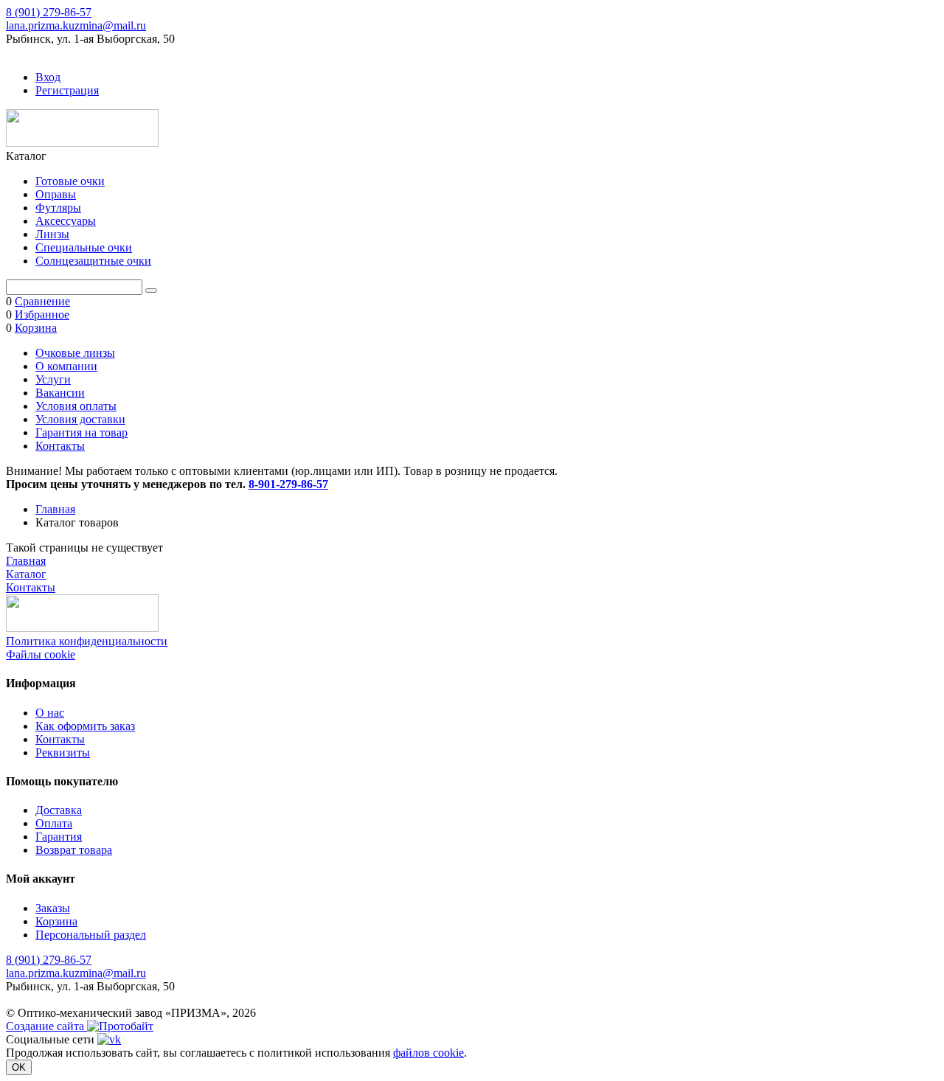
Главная (55, 509)
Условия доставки (80, 419)
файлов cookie (428, 1052)
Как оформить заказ (85, 726)
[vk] (109, 1039)
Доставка (58, 810)
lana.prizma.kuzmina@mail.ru (76, 25)
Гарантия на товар (81, 432)
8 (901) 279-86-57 (48, 12)
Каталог (26, 574)
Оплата (53, 823)
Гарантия (58, 836)
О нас (49, 712)
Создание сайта (46, 1026)
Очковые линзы (75, 353)
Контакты (60, 445)
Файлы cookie (40, 654)
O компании (66, 366)
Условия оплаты (76, 406)
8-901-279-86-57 (288, 484)
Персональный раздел (90, 934)
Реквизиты (62, 752)
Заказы (52, 908)
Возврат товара (73, 850)
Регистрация (67, 90)
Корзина (56, 921)
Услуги (53, 379)
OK (19, 1067)
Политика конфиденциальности (86, 641)
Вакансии (60, 392)
